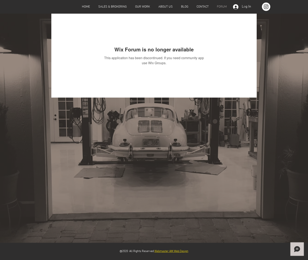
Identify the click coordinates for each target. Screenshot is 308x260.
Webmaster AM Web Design (171, 251)
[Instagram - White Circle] (266, 7)
